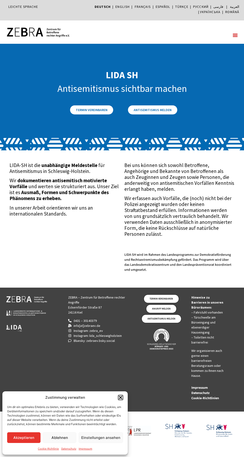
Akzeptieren (23, 437)
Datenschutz (68, 449)
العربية (234, 7)
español (164, 7)
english (122, 7)
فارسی (218, 7)
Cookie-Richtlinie (48, 449)
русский (200, 7)
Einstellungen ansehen (100, 437)
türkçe (181, 7)
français (143, 7)
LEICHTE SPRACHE (23, 7)
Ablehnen (59, 437)
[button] (120, 397)
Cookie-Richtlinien (205, 398)
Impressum (85, 449)
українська (210, 12)
